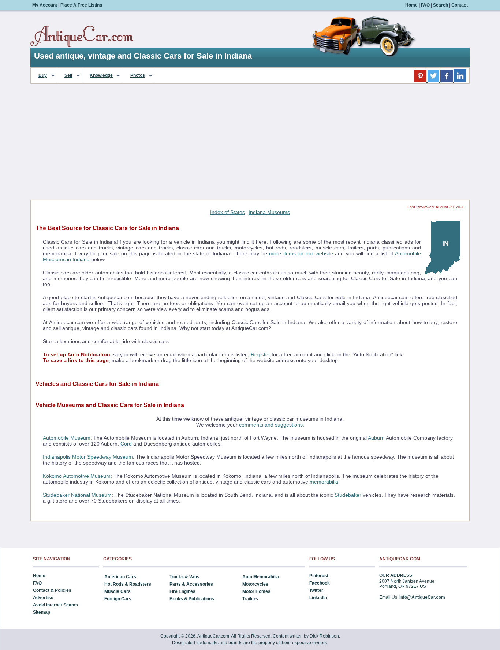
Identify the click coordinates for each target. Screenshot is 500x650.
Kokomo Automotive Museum (77, 476)
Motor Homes (256, 591)
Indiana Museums (269, 212)
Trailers (250, 598)
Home (411, 5)
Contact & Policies (52, 590)
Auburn (376, 438)
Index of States (227, 212)
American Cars (120, 576)
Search (440, 5)
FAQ (425, 5)
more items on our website (301, 253)
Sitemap (41, 612)
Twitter (316, 590)
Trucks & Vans (184, 576)
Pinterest (318, 575)
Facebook (319, 583)
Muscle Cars (117, 591)
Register (260, 354)
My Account (44, 5)
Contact (459, 5)
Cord (126, 444)
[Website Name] (82, 37)
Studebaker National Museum (77, 495)
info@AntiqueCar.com (422, 597)
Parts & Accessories (191, 584)
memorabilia (324, 482)
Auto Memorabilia (260, 576)
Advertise (43, 597)
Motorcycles (255, 584)
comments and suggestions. (271, 425)
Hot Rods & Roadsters (127, 584)
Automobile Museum (66, 438)
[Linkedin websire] (460, 80)
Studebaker (348, 495)
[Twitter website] (434, 80)
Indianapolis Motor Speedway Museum (88, 457)
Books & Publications (191, 598)
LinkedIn (318, 597)
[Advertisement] (250, 144)
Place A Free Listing (81, 5)
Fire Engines (182, 591)
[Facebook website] (447, 80)
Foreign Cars (117, 598)
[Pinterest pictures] (421, 80)
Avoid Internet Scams (55, 605)
